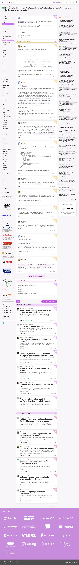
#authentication (6, 143)
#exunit (4, 126)
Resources (5, 26)
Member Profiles (72, 137)
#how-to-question (7, 116)
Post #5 (53, 186)
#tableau (22, 469)
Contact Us (5, 561)
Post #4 (53, 173)
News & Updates (65, 178)
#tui (33, 440)
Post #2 (53, 117)
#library (21, 426)
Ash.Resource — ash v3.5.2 (24, 21)
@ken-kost (24, 85)
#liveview (32, 468)
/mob (4, 69)
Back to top (53, 506)
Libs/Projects (6, 29)
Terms (15, 563)
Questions (13, 6)
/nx (3, 58)
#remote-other (6, 110)
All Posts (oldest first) (8, 310)
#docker (4, 141)
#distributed (31, 426)
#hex (4, 184)
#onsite (4, 136)
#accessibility (42, 468)
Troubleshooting (69, 59)
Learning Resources (62, 174)
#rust (25, 440)
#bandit (26, 376)
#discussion (5, 128)
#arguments (12, 11)
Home (20, 293)
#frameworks (30, 453)
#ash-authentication (27, 406)
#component (48, 468)
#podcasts (5, 134)
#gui (35, 453)
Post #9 (53, 254)
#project (31, 484)
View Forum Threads (57, 2)
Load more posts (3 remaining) (36, 276)
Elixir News (5, 18)
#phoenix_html (6, 161)
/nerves (21, 453)
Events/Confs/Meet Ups (63, 41)
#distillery (5, 175)
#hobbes (37, 426)
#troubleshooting (6, 91)
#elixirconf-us (6, 159)
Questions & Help (6, 6)
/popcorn (4, 77)
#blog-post (5, 153)
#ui (29, 468)
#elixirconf (5, 122)
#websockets (5, 169)
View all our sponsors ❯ (7, 289)
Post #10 (53, 271)
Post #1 (53, 76)
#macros (4, 118)
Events (4, 33)
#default (7, 11)
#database (26, 426)
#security (5, 186)
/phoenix (22, 318)
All (3, 38)
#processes (5, 177)
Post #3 (53, 137)
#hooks (36, 468)
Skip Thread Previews (8, 318)
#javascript (5, 132)
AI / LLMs (68, 32)
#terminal (29, 440)
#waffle (26, 331)
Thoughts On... (6, 44)
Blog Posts (68, 132)
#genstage (5, 167)
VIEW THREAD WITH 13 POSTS (49, 301)
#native (38, 453)
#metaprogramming (7, 188)
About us (5, 297)
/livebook (22, 391)
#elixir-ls (4, 155)
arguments (22, 291)
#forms (4, 182)
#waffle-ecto (31, 331)
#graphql (4, 165)
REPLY (18, 301)
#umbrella (5, 145)
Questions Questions (71, 123)
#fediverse (26, 484)
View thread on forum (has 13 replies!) (27, 285)
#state (42, 453)
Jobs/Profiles (5, 31)
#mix (4, 106)
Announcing (26, 417)
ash (20, 287)
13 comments (22, 32)
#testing (4, 102)
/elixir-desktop (6, 71)
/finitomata (5, 75)
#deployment (5, 95)
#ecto (4, 87)
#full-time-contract (7, 147)
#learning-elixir (6, 93)
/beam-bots (5, 79)
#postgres (5, 120)
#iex (3, 163)
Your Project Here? (7, 81)
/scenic (4, 64)
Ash (67, 17)
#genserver (5, 104)
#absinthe (5, 108)
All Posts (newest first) (8, 312)
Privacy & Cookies (22, 563)
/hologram (5, 62)
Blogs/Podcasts (6, 28)
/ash (3, 11)
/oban (4, 56)
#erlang (4, 100)
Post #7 (53, 216)
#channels (26, 360)
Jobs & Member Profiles (63, 137)
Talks (68, 187)
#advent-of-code (6, 173)
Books (68, 174)
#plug (4, 114)
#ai (33, 500)
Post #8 (53, 230)
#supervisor (5, 171)
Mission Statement (7, 299)
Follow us (7, 323)
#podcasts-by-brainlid (7, 149)
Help (11, 561)
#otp (4, 112)
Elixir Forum (70, 127)
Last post (53, 297)
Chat (70, 41)
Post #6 (53, 203)
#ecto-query (5, 151)
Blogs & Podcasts (62, 132)
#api (3, 180)
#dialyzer (4, 139)
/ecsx (4, 73)
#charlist (26, 391)
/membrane (5, 66)
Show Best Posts (7, 308)
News (21, 417)
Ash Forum (73, 67)
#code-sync (5, 130)
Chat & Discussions (62, 32)
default (21, 289)
